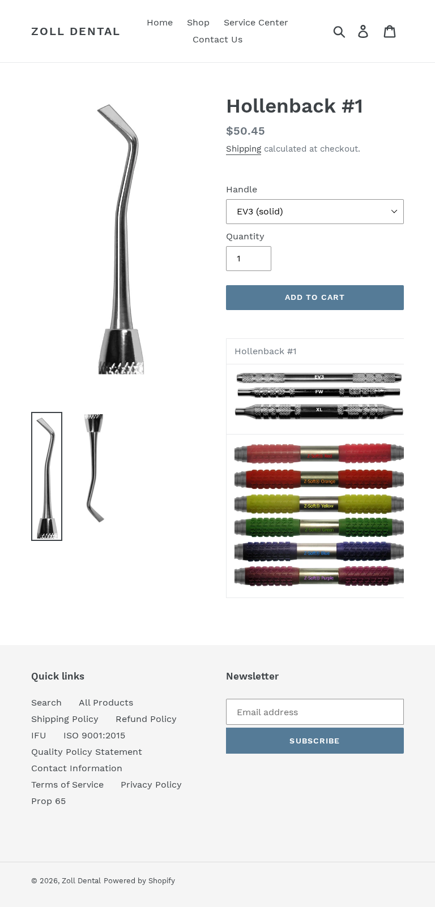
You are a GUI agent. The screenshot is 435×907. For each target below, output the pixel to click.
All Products (106, 702)
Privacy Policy (151, 784)
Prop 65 (48, 801)
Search (46, 702)
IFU (38, 735)
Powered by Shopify (139, 880)
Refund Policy (146, 718)
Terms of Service (67, 784)
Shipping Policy (65, 718)
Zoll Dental (76, 31)
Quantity (245, 236)
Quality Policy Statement (86, 751)
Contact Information (76, 768)
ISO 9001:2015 (94, 735)
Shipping (243, 149)
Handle (241, 189)
